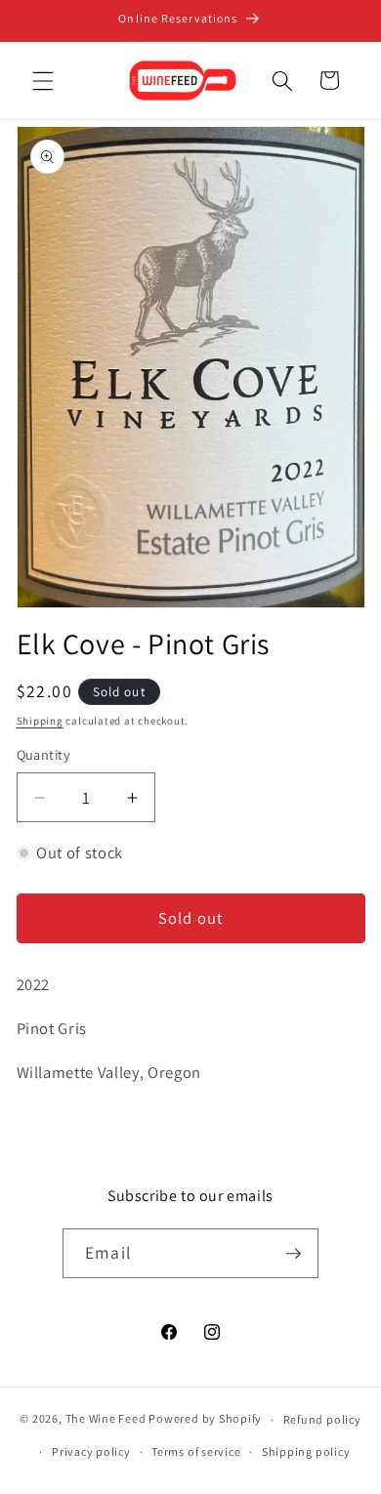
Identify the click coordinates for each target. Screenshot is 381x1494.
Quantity (44, 754)
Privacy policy (91, 1451)
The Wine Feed (106, 1419)
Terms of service (195, 1451)
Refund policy (322, 1419)
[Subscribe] (293, 1253)
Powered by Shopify (205, 1419)
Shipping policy (306, 1451)
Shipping (40, 720)
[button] (43, 80)
